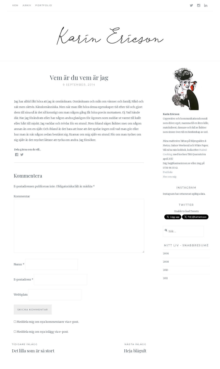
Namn (19, 264)
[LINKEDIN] (206, 5)
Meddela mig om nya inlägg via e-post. (42, 331)
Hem (15, 5)
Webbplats (21, 294)
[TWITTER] (192, 5)
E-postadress (23, 279)
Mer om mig (170, 176)
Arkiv (27, 5)
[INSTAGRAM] (199, 5)
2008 (166, 261)
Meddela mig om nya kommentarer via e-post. (48, 321)
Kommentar (22, 196)
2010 (165, 270)
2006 (166, 253)
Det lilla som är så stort (33, 348)
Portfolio (43, 5)
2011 (165, 278)
